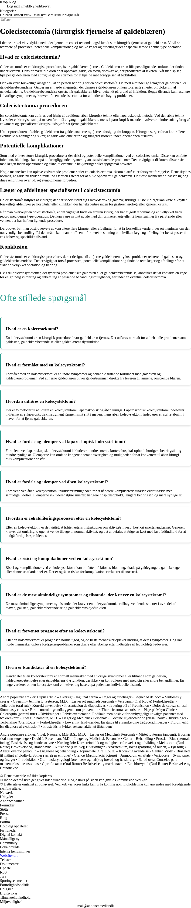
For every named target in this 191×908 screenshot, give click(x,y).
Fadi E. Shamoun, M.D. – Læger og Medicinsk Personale (65, 718)
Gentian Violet (162, 751)
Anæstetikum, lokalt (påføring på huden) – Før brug (146, 747)
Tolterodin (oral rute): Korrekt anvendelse (30, 705)
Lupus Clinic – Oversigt (54, 697)
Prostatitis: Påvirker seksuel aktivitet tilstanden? (78, 726)
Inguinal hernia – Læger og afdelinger (103, 697)
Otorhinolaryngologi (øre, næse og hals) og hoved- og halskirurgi (88, 759)
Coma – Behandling (138, 739)
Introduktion (27, 759)
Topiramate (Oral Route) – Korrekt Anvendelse (114, 751)
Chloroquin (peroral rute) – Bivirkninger (29, 714)
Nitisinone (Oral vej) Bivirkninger (80, 747)
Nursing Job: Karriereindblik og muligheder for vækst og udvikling (106, 743)
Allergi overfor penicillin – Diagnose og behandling (38, 751)
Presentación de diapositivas (85, 705)
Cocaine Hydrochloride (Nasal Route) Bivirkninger (148, 718)
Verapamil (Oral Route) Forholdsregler (146, 701)
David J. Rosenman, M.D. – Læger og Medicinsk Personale (76, 739)
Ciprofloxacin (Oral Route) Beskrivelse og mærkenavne (83, 764)
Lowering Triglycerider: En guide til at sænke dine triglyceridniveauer (116, 722)
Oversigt (19, 701)
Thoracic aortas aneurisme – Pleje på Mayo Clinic (138, 710)
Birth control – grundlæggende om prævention (64, 710)
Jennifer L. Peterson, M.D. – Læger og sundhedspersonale (71, 701)
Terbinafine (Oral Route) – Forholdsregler (30, 722)
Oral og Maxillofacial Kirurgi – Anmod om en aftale (112, 755)
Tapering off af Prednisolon (129, 705)
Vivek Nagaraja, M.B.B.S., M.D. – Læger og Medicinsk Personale (86, 734)
